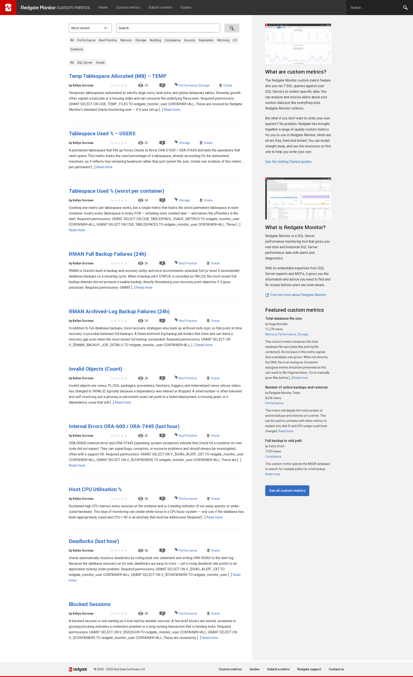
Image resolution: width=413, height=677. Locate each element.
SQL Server (84, 62)
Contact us (336, 669)
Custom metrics (128, 7)
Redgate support (309, 669)
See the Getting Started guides (288, 162)
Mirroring (223, 40)
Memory (126, 40)
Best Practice (108, 40)
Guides (186, 7)
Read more (172, 110)
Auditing (155, 40)
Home (103, 7)
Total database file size (283, 318)
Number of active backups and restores (296, 387)
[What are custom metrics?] (298, 46)
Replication (206, 40)
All (72, 40)
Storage (140, 40)
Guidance (76, 49)
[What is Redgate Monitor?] (298, 196)
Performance (86, 40)
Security (189, 40)
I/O (235, 40)
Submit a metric (160, 7)
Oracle (100, 62)
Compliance (173, 40)
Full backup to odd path (283, 441)
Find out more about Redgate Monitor (298, 295)
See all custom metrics (287, 491)
